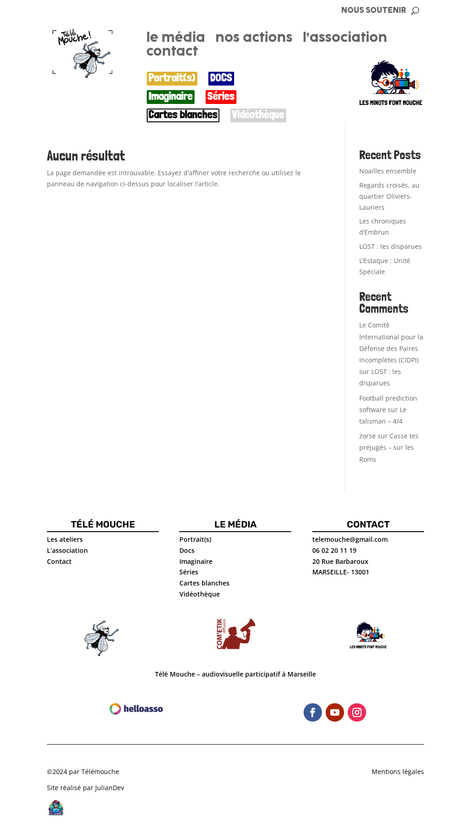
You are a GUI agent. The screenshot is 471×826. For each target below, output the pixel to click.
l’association (345, 39)
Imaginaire (171, 96)
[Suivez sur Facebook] (313, 712)
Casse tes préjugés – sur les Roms (389, 447)
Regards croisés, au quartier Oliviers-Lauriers (389, 196)
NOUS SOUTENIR (373, 10)
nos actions (254, 39)
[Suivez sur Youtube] (335, 712)
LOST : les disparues (390, 246)
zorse (367, 435)
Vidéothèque (258, 115)
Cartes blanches (183, 115)
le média (175, 39)
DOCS (221, 78)
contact (172, 53)
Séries (221, 96)
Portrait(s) (172, 78)
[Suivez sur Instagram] (357, 712)
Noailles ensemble (387, 170)
